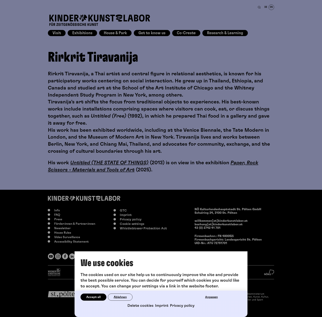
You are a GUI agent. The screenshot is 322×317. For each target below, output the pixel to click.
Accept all (93, 297)
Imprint (161, 306)
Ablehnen (120, 297)
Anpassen (211, 297)
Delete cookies (140, 306)
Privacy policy (182, 306)
